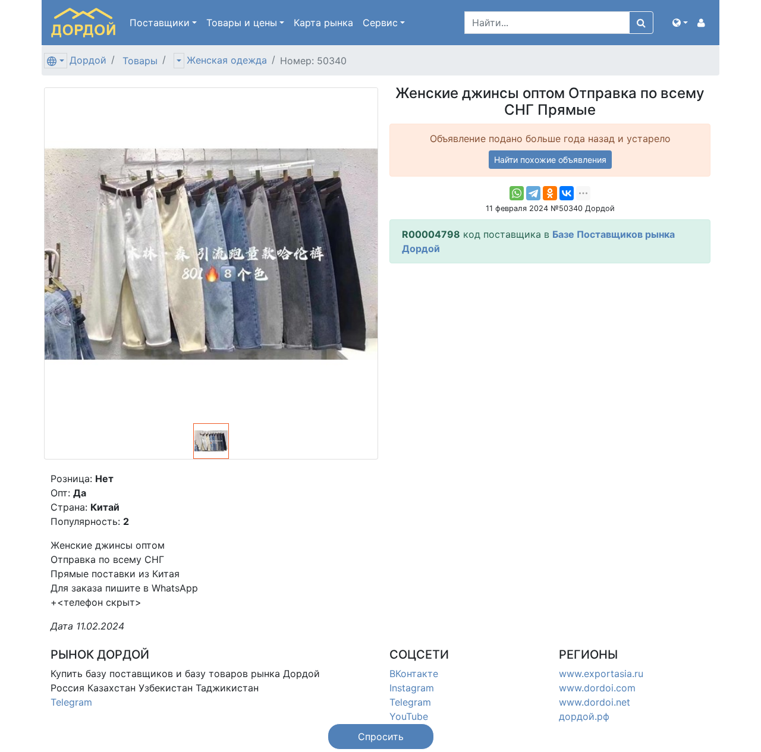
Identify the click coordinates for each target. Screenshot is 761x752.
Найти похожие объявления (550, 160)
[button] (680, 22)
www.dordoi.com (597, 688)
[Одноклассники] (550, 193)
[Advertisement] (549, 356)
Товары (140, 61)
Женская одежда (227, 60)
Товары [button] (241, 23)
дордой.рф (584, 716)
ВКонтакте (413, 673)
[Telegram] (533, 193)
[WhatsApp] (517, 193)
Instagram (411, 688)
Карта (323, 23)
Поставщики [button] (160, 23)
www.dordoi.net (594, 702)
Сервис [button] (380, 23)
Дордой (88, 60)
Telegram (71, 702)
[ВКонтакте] (566, 193)
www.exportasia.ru (601, 673)
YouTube (408, 716)
